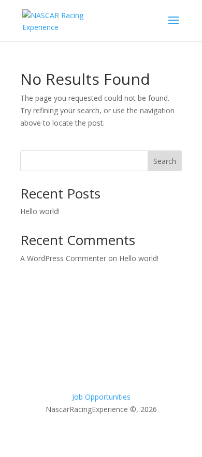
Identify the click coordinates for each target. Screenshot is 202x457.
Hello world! (40, 211)
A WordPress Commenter (63, 258)
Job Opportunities (101, 397)
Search (164, 161)
